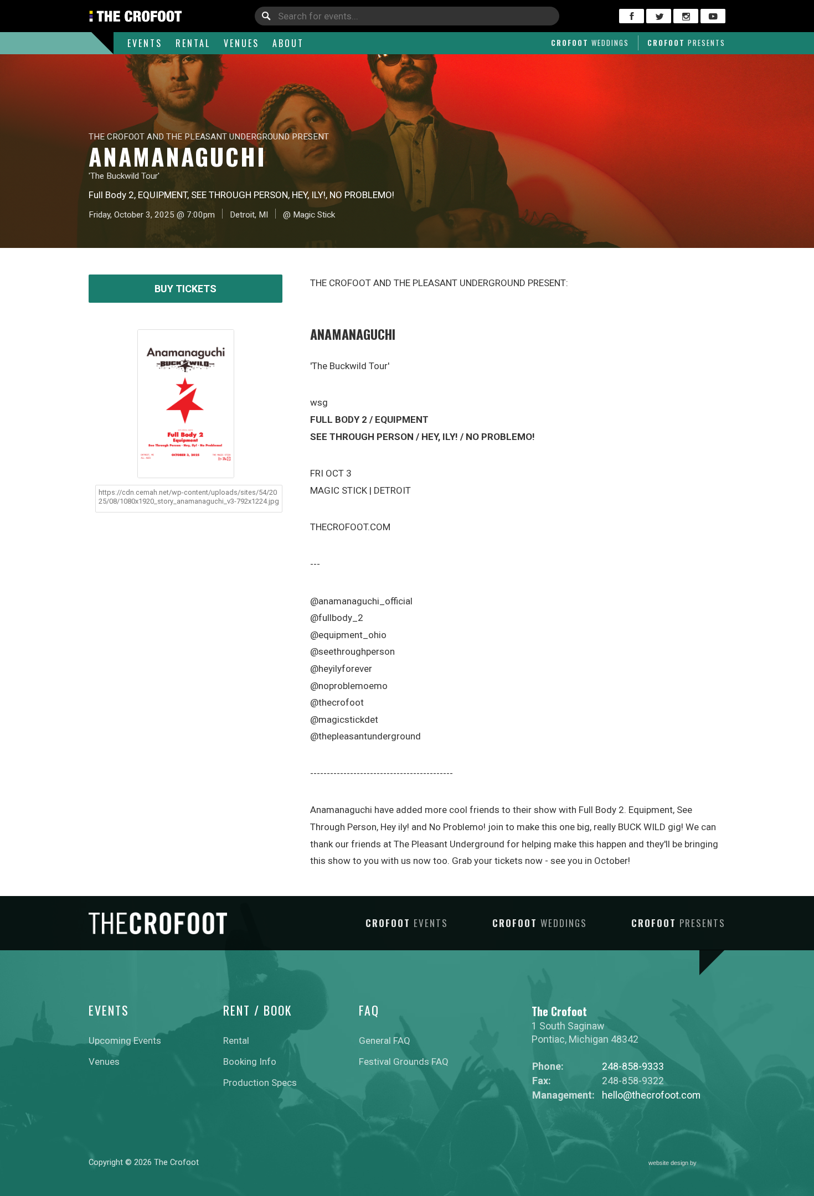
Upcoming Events (125, 1040)
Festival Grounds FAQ (404, 1061)
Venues (241, 43)
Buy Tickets (185, 288)
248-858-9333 (633, 1066)
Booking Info (249, 1061)
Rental (193, 43)
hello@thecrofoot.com (651, 1095)
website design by (673, 1164)
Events (144, 43)
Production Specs (260, 1082)
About (288, 43)
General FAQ (384, 1040)
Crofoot (590, 42)
